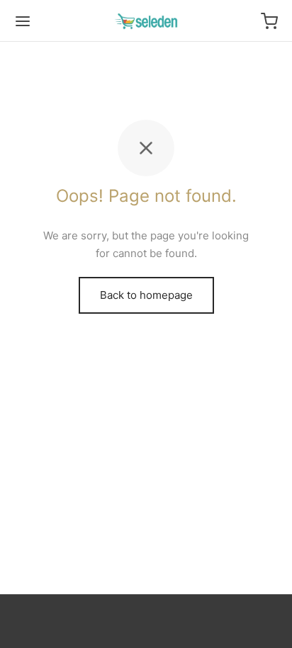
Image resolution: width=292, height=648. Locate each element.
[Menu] (22, 21)
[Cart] (269, 21)
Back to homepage (146, 295)
